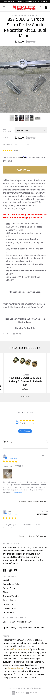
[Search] (41, 7)
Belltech (25, 375)
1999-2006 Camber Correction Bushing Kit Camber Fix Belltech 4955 (25, 381)
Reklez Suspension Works (25, 15)
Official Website (35, 688)
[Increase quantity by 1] (27, 144)
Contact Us (8, 604)
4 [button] (28, 396)
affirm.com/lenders (20, 649)
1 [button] (21, 396)
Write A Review (25, 431)
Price (5, 138)
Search (6, 580)
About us (7, 592)
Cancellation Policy (11, 584)
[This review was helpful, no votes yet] (41, 501)
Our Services (9, 612)
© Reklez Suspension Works (19, 688)
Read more (18, 493)
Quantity (7, 144)
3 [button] (26, 396)
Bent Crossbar (8, 130)
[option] (25, 79)
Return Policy (9, 588)
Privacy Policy (9, 600)
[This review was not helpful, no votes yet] (45, 501)
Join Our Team (9, 608)
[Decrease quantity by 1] (16, 144)
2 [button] (23, 396)
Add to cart (25, 169)
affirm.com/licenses (15, 668)
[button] (7, 473)
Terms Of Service (11, 596)
